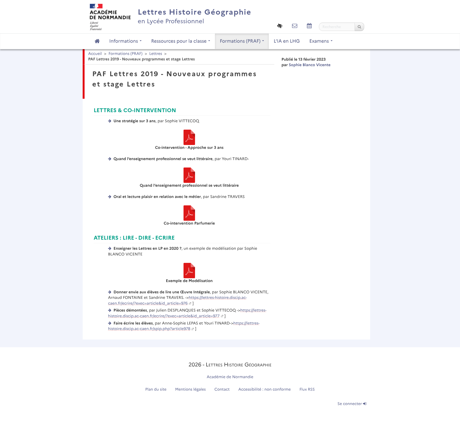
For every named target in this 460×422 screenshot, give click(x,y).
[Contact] (294, 26)
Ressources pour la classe (179, 41)
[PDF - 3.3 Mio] (189, 175)
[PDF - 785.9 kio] (189, 270)
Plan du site (155, 389)
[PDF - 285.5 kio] (189, 213)
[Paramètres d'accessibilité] (279, 26)
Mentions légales (190, 389)
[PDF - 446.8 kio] (189, 137)
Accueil (95, 54)
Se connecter (350, 404)
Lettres (155, 54)
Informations (124, 41)
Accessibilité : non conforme (264, 389)
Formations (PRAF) (241, 41)
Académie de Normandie (230, 377)
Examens (319, 41)
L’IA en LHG (287, 41)
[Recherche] (359, 27)
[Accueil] (110, 17)
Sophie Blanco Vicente (309, 65)
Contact (222, 389)
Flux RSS (307, 389)
